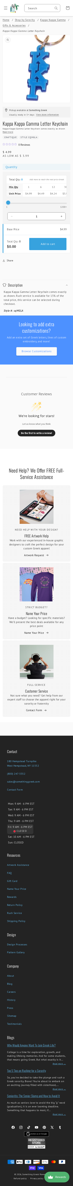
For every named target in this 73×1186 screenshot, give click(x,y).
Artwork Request (34, 555)
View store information (47, 114)
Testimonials (14, 1023)
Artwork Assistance (18, 865)
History (11, 1000)
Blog (9, 983)
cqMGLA (32, 137)
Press (10, 1008)
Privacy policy (36, 1178)
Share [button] (10, 260)
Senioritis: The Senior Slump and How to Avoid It (33, 1096)
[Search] (56, 8)
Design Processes (17, 944)
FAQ (9, 873)
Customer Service (36, 691)
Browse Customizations (37, 351)
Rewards (12, 897)
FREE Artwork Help (36, 535)
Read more (8, 132)
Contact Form (34, 710)
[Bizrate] (68, 1184)
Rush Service (14, 913)
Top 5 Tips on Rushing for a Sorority (26, 1070)
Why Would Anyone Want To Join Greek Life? (31, 1045)
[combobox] (42, 8)
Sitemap (11, 1015)
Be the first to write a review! (36, 433)
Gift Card (12, 881)
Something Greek (30, 1174)
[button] (4, 8)
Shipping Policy (16, 921)
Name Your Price (36, 613)
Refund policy (20, 1178)
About (10, 975)
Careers (11, 991)
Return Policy (15, 905)
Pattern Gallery (16, 952)
